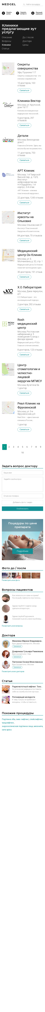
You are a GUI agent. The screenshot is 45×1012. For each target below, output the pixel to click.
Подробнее (22, 551)
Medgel (9, 4)
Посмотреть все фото (11, 580)
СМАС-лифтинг (22, 719)
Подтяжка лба (8, 719)
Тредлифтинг (8, 723)
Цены (25, 45)
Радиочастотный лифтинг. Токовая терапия (27, 686)
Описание (7, 37)
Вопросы (6, 41)
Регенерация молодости (23, 697)
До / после (28, 37)
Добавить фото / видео (22, 502)
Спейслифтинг (36, 719)
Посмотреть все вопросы (12, 626)
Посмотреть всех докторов (13, 671)
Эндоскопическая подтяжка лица (17, 726)
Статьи (5, 48)
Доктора (27, 41)
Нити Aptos (7, 730)
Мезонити (38, 726)
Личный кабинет (32, 13)
